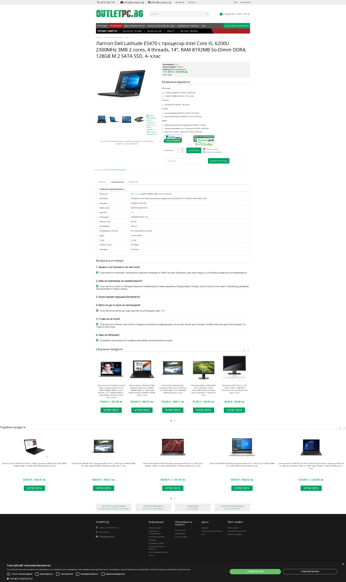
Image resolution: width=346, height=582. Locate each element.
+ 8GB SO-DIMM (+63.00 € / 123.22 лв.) (179, 96)
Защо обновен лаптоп (134, 25)
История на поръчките (237, 531)
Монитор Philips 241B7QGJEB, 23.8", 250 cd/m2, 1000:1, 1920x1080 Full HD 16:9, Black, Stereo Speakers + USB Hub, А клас (203, 390)
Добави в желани (211, 149)
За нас (151, 555)
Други (164, 120)
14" (132, 212)
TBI (163, 310)
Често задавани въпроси (159, 552)
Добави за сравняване (213, 152)
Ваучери (204, 528)
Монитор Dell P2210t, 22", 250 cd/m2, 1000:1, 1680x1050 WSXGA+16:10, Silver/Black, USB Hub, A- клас (234, 389)
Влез (236, 2)
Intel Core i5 (135, 194)
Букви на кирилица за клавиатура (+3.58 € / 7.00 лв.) (185, 125)
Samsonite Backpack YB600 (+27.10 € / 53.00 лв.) (183, 116)
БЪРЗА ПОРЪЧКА (218, 160)
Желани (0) (179, 2)
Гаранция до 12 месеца (188, 25)
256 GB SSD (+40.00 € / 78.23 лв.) (177, 104)
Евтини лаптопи (154, 31)
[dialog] (173, 571)
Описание (102, 182)
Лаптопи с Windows (189, 31)
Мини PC (171, 31)
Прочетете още (183, 569)
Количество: (169, 150)
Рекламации (180, 533)
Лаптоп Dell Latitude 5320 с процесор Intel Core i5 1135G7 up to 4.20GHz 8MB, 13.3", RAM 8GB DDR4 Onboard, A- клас (173, 389)
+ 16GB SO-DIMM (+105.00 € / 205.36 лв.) (180, 93)
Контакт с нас (180, 530)
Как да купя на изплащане (237, 25)
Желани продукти (235, 534)
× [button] (343, 564)
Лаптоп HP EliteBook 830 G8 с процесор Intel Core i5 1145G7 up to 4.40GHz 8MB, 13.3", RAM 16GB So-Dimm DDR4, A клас (242, 464)
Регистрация (245, 2)
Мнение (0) (133, 182)
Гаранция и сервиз (156, 543)
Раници (165, 109)
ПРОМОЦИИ (116, 25)
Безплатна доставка (156, 537)
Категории (102, 25)
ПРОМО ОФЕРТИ (107, 31)
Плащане (192, 2)
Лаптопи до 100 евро (132, 31)
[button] (98, 578)
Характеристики (117, 182)
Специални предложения (211, 531)
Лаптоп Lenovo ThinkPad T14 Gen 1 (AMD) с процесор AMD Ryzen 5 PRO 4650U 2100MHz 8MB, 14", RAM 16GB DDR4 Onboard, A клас (34, 464)
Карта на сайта (181, 537)
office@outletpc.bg (134, 2)
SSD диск (165, 100)
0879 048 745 (107, 2)
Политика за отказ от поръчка (157, 547)
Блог (203, 25)
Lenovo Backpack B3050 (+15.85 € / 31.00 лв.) (182, 113)
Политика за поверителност (155, 532)
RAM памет (166, 88)
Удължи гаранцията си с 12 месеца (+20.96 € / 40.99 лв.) (187, 128)
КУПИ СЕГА (193, 150)
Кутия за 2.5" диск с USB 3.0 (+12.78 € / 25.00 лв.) (183, 132)
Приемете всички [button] (255, 571)
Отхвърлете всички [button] (310, 571)
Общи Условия (155, 528)
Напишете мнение (118, 170)
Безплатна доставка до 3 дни (161, 25)
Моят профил (233, 528)
